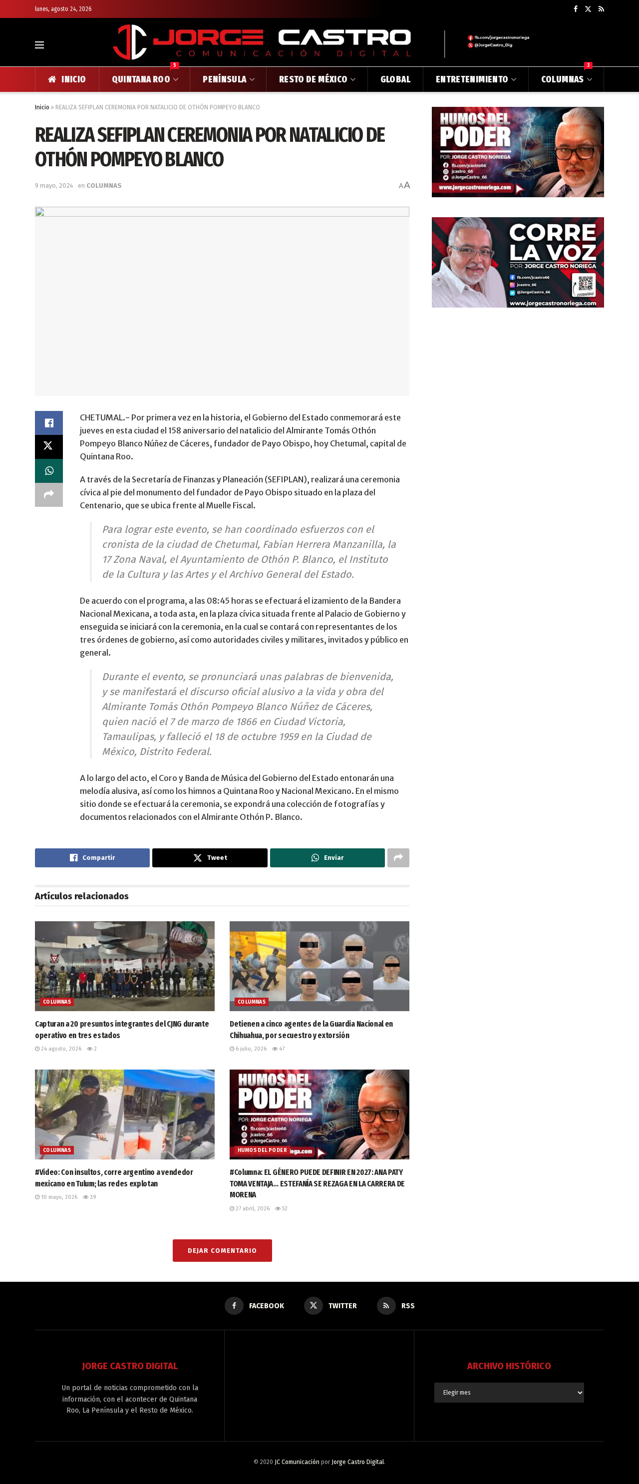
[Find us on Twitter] (588, 9)
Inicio (42, 107)
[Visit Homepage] (319, 44)
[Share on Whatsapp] (49, 471)
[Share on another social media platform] (49, 495)
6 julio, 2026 (250, 1049)
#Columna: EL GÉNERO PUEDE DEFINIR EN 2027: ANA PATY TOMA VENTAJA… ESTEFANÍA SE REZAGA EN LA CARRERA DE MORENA (317, 1183)
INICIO (73, 79)
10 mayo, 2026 (58, 1197)
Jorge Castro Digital (357, 1462)
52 (284, 1208)
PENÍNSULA (224, 79)
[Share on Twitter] (49, 447)
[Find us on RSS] (601, 9)
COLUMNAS (565, 76)
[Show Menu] (39, 44)
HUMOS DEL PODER (262, 1150)
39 (92, 1197)
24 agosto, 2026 (60, 1049)
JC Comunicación (297, 1462)
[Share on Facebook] (49, 423)
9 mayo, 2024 (54, 185)
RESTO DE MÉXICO (313, 79)
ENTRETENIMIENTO (472, 79)
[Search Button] (600, 44)
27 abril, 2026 (252, 1208)
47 (281, 1049)
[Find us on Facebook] (576, 9)
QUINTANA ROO (144, 76)
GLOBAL (395, 79)
